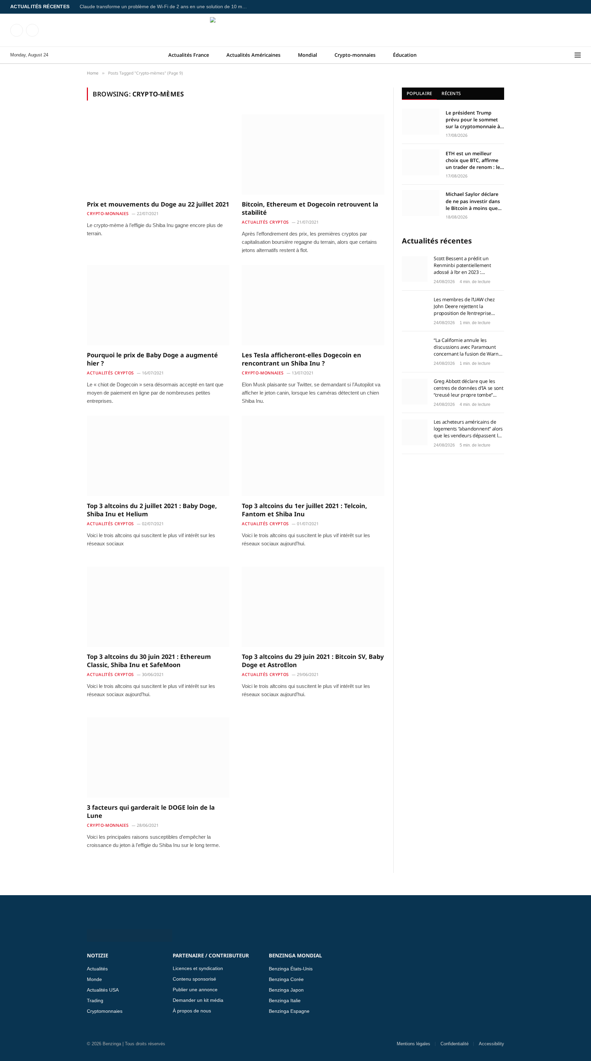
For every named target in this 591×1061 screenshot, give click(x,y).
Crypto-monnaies (355, 55)
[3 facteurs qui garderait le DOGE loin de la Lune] (158, 757)
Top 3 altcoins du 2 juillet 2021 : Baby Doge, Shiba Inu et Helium (152, 510)
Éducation (405, 55)
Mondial (307, 55)
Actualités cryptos (265, 222)
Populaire (419, 93)
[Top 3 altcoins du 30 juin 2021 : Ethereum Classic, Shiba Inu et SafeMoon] (158, 607)
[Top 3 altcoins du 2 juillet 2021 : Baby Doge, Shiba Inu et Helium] (158, 456)
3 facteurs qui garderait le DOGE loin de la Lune (151, 811)
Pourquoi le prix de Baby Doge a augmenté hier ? (152, 359)
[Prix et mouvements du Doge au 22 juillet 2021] (158, 154)
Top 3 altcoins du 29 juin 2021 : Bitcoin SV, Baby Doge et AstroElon (313, 660)
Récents (451, 93)
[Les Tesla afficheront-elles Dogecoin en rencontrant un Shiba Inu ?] (313, 305)
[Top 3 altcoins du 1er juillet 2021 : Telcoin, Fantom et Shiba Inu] (313, 456)
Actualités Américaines (253, 55)
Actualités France (188, 55)
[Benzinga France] (295, 30)
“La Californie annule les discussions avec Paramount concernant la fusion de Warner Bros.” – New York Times (468, 347)
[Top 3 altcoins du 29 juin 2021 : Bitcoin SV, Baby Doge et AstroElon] (313, 607)
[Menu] (578, 55)
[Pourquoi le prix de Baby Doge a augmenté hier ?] (158, 305)
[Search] (570, 55)
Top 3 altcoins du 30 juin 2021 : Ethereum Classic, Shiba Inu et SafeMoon (149, 660)
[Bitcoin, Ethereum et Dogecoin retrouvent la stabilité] (313, 154)
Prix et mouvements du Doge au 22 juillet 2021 (158, 204)
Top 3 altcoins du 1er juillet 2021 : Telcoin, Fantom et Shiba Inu (304, 510)
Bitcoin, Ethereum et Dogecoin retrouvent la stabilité (310, 208)
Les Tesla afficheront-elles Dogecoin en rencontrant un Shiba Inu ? (301, 359)
